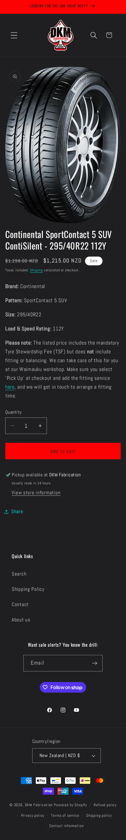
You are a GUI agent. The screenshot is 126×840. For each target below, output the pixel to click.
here (10, 386)
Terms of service (65, 815)
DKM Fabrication (39, 804)
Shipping (36, 270)
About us (21, 620)
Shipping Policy (28, 589)
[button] (14, 35)
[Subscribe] (94, 663)
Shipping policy (99, 815)
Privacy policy (33, 815)
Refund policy (105, 804)
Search (19, 574)
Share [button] (17, 511)
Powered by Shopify (70, 804)
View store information (36, 493)
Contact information (66, 825)
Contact (20, 604)
